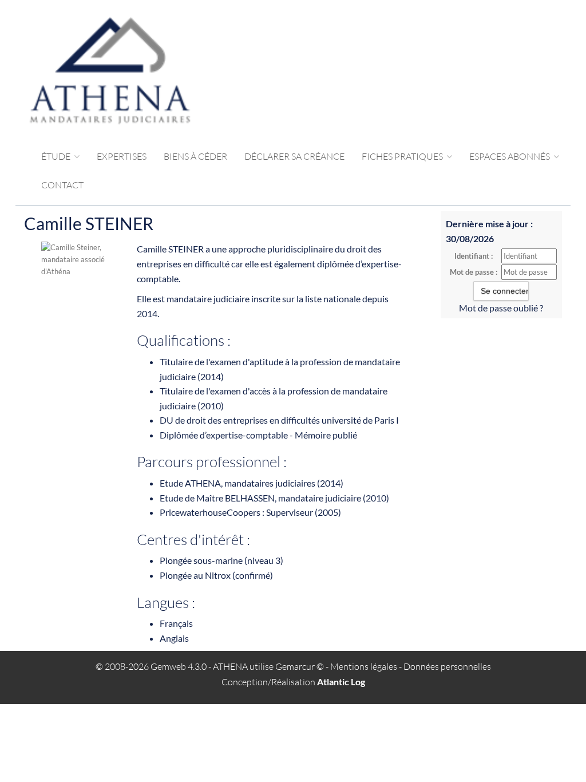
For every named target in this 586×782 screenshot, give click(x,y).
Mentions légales (363, 666)
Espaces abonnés (510, 156)
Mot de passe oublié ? (501, 307)
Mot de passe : (473, 272)
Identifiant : (473, 255)
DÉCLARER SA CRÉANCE (294, 156)
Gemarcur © (299, 666)
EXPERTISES (121, 156)
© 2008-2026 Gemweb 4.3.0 (151, 666)
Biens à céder (195, 156)
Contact (62, 185)
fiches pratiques (403, 156)
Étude (56, 156)
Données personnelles (447, 666)
